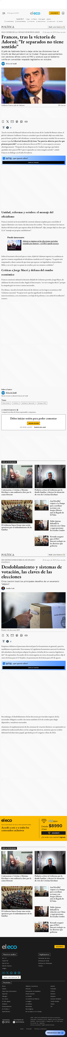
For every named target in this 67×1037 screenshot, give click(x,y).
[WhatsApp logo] (11, 974)
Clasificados (10, 21)
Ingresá (62, 837)
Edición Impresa (21, 21)
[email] (12, 122)
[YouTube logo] (3, 974)
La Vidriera (34, 19)
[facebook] (16, 122)
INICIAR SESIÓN (34, 423)
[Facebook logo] (15, 974)
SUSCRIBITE (54, 13)
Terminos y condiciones (40, 1028)
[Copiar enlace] (26, 121)
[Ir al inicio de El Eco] (35, 13)
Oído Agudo (41, 19)
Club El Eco (52, 21)
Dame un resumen (33, 162)
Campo (28, 19)
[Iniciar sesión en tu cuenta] (63, 13)
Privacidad (28, 1028)
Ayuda (21, 1028)
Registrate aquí (40, 427)
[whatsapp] (21, 122)
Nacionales (11, 248)
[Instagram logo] (19, 974)
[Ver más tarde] (3, 121)
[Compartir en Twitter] (7, 121)
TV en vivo (32, 21)
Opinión (48, 19)
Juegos (60, 21)
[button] (3, 127)
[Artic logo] (6, 1021)
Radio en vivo (41, 21)
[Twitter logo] (7, 974)
